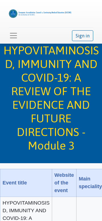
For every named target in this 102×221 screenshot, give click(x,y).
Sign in (83, 35)
